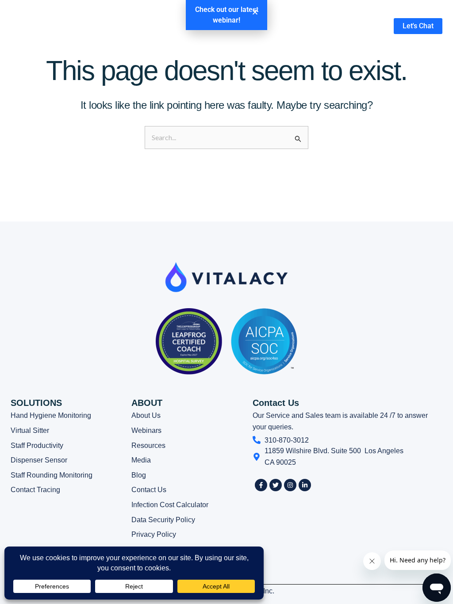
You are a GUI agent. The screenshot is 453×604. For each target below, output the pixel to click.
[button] (255, 12)
